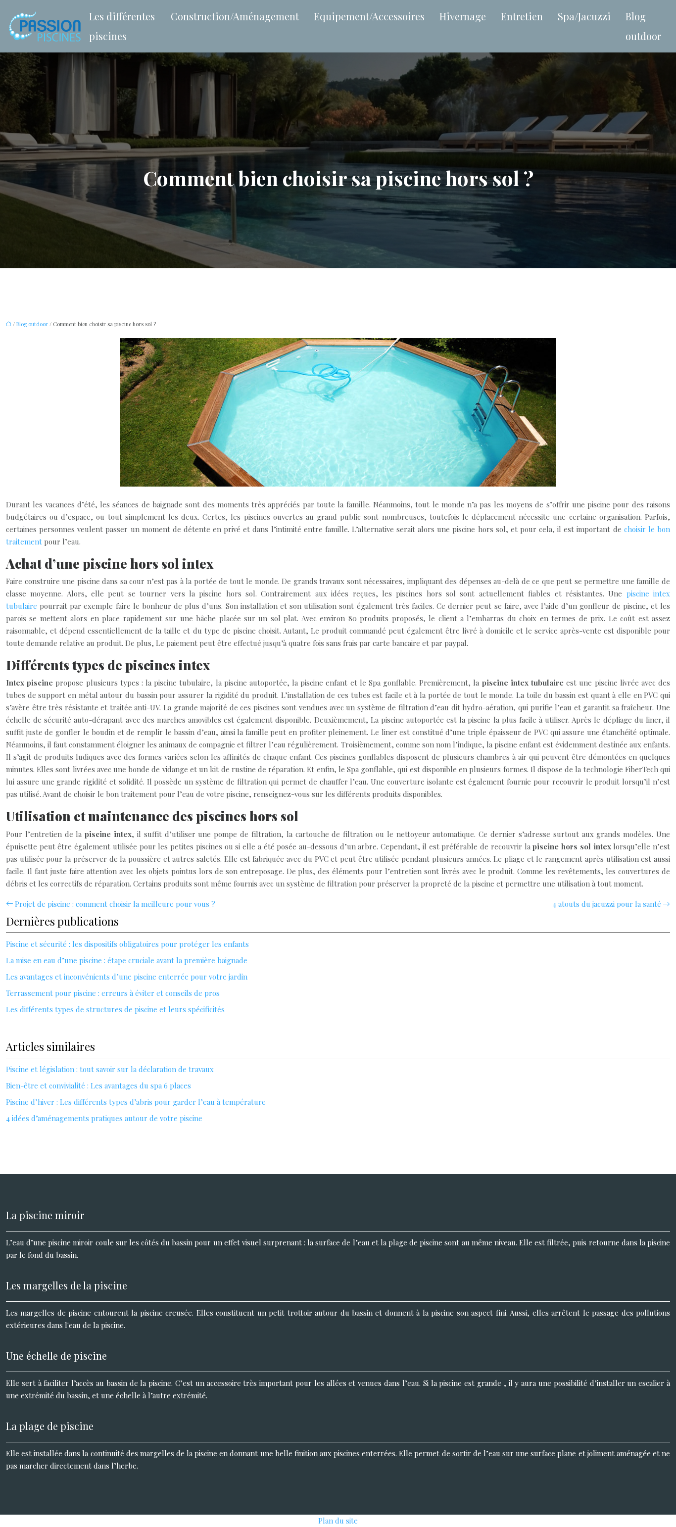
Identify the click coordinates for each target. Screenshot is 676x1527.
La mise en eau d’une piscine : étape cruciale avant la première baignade (126, 960)
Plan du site (338, 1521)
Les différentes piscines (122, 26)
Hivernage (462, 16)
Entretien (522, 16)
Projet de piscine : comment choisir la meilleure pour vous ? (115, 904)
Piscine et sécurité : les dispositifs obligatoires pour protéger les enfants (127, 944)
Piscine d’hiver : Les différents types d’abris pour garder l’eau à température (136, 1102)
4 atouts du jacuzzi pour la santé (606, 904)
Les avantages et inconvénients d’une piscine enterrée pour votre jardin (126, 977)
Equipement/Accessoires (369, 16)
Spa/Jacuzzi (584, 16)
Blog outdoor (643, 26)
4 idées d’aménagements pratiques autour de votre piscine (104, 1118)
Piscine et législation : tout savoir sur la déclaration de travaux (110, 1069)
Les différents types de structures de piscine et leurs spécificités (115, 1009)
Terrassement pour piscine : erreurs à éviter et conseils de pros (113, 993)
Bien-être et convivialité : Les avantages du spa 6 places (98, 1085)
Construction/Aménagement (235, 16)
